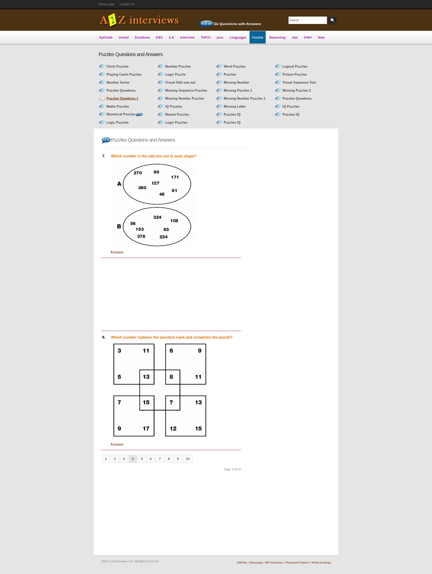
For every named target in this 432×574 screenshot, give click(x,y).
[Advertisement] (143, 294)
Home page (106, 4)
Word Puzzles (234, 66)
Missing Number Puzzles (184, 98)
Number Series (118, 82)
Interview (187, 37)
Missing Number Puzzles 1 (244, 98)
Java (220, 37)
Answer (117, 252)
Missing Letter (235, 106)
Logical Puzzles (294, 66)
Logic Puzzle (175, 74)
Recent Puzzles (177, 114)
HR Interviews (274, 562)
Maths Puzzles (117, 106)
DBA (159, 37)
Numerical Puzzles (121, 114)
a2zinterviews (140, 20)
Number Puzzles (178, 66)
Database (142, 37)
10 (188, 459)
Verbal (123, 37)
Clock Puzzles (117, 66)
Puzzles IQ (232, 114)
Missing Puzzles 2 (296, 90)
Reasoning (277, 37)
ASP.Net (242, 562)
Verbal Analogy (321, 562)
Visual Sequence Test (299, 82)
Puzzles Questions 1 (122, 98)
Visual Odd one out (180, 82)
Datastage (256, 562)
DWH (308, 37)
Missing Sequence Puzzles (186, 90)
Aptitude (105, 37)
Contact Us (127, 4)
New (321, 37)
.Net (294, 37)
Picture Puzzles (294, 74)
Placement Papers (297, 562)
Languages (238, 37)
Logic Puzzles (117, 122)
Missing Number (236, 82)
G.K (171, 37)
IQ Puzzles (173, 106)
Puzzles (257, 37)
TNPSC (206, 37)
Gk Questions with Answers (237, 24)
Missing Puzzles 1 (238, 90)
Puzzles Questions (121, 90)
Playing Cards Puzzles (124, 74)
